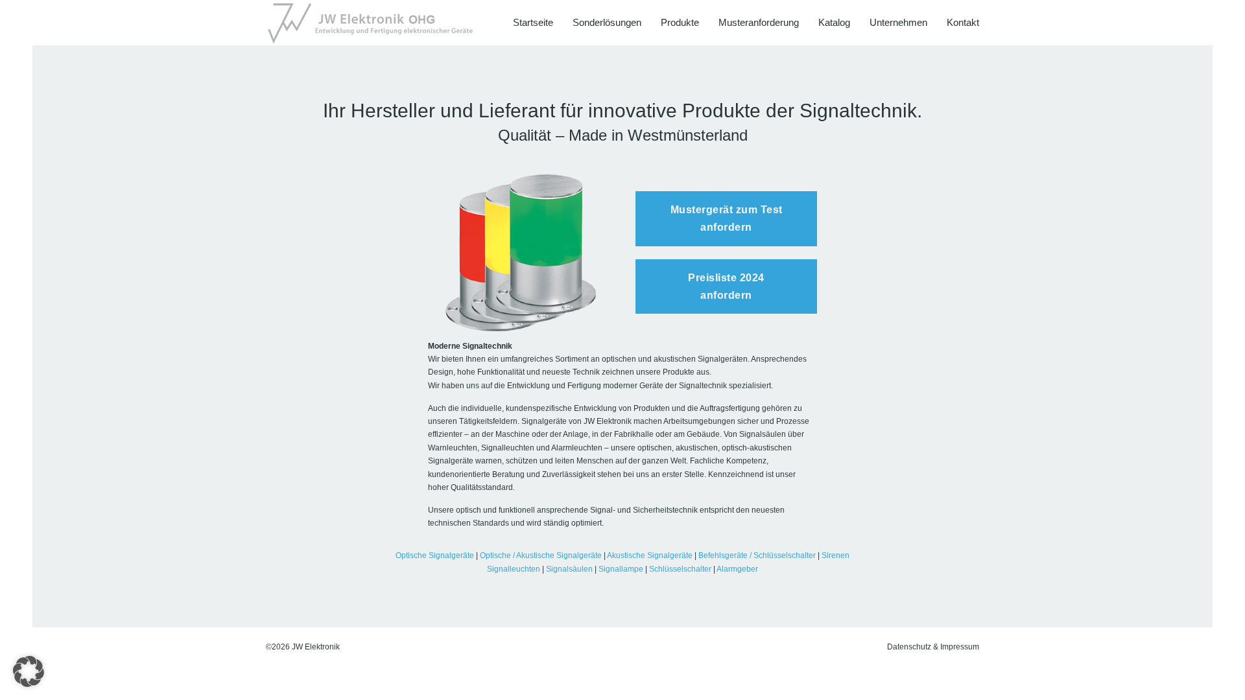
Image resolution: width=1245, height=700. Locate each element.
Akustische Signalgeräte (650, 555)
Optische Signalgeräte (435, 555)
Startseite (533, 22)
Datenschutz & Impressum (933, 646)
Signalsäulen (569, 569)
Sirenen (835, 555)
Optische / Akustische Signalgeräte (541, 555)
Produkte (680, 22)
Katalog (834, 22)
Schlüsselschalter (680, 569)
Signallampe (621, 569)
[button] (28, 671)
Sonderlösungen (607, 22)
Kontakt (963, 22)
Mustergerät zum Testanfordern (726, 218)
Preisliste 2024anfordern (726, 286)
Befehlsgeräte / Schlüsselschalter (757, 555)
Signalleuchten (513, 569)
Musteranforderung (758, 22)
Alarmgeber (737, 569)
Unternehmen (898, 22)
